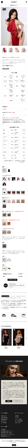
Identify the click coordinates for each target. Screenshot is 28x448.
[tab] (5, 296)
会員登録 (17, 416)
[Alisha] (7, 337)
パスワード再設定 (18, 419)
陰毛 (11, 220)
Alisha (8, 346)
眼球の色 (4, 189)
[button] (2, 2)
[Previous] (2, 338)
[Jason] (20, 337)
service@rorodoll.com (13, 285)
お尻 (3, 256)
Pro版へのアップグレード (8, 112)
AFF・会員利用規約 (19, 421)
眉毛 (13, 211)
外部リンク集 (17, 422)
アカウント (17, 417)
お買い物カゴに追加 (12, 279)
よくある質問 (3, 422)
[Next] (26, 50)
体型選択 (4, 106)
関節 (3, 242)
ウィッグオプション (7, 175)
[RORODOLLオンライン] (14, 2)
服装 (3, 166)
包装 (3, 265)
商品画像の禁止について (6, 436)
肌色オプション (6, 197)
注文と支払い (3, 421)
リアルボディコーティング (8, 228)
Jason (20, 346)
